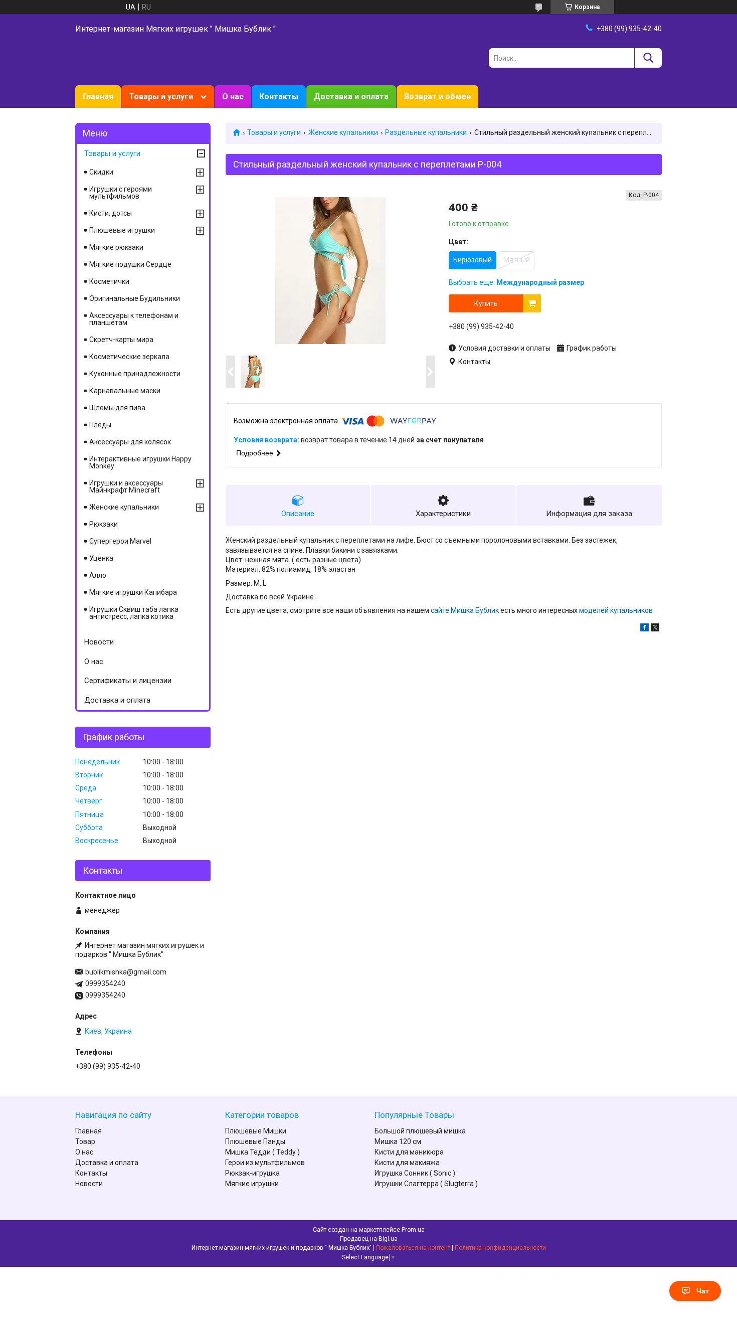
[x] (655, 629)
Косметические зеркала (129, 357)
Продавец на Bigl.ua (369, 1238)
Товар (85, 1141)
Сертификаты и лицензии (127, 680)
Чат (702, 1291)
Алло (97, 575)
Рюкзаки (103, 524)
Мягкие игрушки (252, 1184)
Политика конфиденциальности (500, 1247)
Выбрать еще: (516, 282)
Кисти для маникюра (409, 1152)
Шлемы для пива (117, 408)
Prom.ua (413, 1229)
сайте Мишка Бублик (464, 610)
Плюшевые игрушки (122, 230)
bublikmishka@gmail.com (125, 972)
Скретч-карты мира (121, 340)
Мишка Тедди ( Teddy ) (262, 1152)
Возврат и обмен (437, 96)
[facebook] (644, 629)
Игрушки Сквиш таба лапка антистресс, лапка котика (133, 612)
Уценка (101, 558)
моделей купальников (616, 610)
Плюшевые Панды (255, 1141)
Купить (486, 303)
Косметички (109, 281)
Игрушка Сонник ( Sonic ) (415, 1173)
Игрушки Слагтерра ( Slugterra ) (426, 1184)
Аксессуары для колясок (130, 442)
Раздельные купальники (426, 132)
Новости (99, 641)
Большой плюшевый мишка (420, 1131)
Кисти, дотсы (110, 213)
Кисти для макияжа (407, 1163)
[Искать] (648, 58)
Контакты (278, 96)
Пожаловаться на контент (413, 1247)
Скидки (101, 172)
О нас (233, 96)
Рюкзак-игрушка (252, 1173)
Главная (98, 96)
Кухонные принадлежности (134, 374)
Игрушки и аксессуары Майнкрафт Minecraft (126, 486)
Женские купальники (343, 132)
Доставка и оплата (351, 96)
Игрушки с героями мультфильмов (120, 192)
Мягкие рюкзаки (116, 247)
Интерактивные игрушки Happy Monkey (140, 462)
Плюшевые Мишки (255, 1131)
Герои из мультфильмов (265, 1163)
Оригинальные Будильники (134, 298)
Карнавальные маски (124, 391)
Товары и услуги (161, 96)
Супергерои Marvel (120, 541)
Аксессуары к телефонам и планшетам (133, 318)
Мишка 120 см (398, 1141)
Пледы (100, 425)
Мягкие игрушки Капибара (133, 592)
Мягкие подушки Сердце (130, 264)
